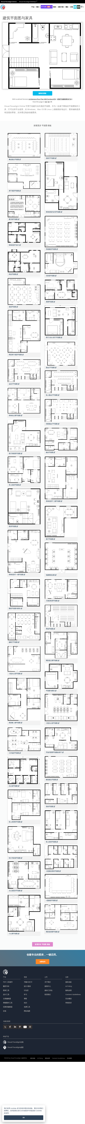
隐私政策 (68, 990)
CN (51, 102)
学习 (25, 994)
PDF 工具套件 (8, 982)
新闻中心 (48, 986)
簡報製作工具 (7, 1003)
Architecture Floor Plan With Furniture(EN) (42, 99)
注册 (75, 7)
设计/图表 (27, 986)
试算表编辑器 (7, 1007)
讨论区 (26, 990)
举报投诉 (68, 1003)
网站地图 (27, 1011)
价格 (71, 7)
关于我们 (48, 982)
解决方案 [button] (61, 7)
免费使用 (42, 962)
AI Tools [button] (45, 7)
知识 (25, 1003)
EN (46, 102)
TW (48, 102)
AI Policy (68, 986)
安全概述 (68, 998)
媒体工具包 (48, 990)
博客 (25, 998)
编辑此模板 (42, 93)
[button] (38, 7)
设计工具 (6, 994)
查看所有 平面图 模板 (42, 944)
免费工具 (27, 1007)
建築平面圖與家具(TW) (64, 99)
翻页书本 (6, 986)
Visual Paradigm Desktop (27, 1)
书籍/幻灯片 (28, 982)
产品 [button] (32, 7)
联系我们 (48, 994)
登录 (78, 7)
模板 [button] (67, 7)
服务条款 (68, 982)
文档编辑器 (7, 998)
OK (24, 1117)
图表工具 (6, 990)
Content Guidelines (73, 994)
